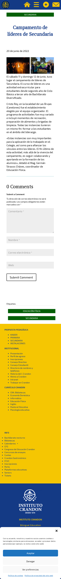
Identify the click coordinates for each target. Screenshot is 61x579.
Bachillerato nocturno (14, 437)
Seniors (8, 472)
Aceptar (30, 553)
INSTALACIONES (17, 343)
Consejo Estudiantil (19, 365)
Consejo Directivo (18, 362)
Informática (15, 398)
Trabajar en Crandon (20, 382)
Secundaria (30, 14)
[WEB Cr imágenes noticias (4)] (42, 74)
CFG (6, 446)
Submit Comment (21, 277)
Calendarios (10, 443)
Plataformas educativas (15, 469)
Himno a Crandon (18, 376)
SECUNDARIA (16, 340)
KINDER (13, 334)
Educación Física (31, 311)
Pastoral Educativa (19, 407)
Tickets (7, 475)
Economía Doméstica (20, 395)
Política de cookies (15, 575)
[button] (56, 530)
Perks (7, 467)
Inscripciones (16, 359)
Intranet (14, 379)
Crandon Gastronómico (15, 458)
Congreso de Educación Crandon (19, 449)
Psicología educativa (19, 410)
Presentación (16, 353)
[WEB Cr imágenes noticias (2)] (18, 74)
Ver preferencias (30, 569)
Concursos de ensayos (14, 452)
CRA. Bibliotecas (17, 392)
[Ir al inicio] (5, 5)
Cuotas (7, 455)
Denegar (30, 561)
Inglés (13, 404)
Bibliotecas (9, 440)
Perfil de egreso (17, 356)
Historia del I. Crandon (20, 374)
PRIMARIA (15, 337)
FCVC (6, 461)
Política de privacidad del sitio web (39, 575)
